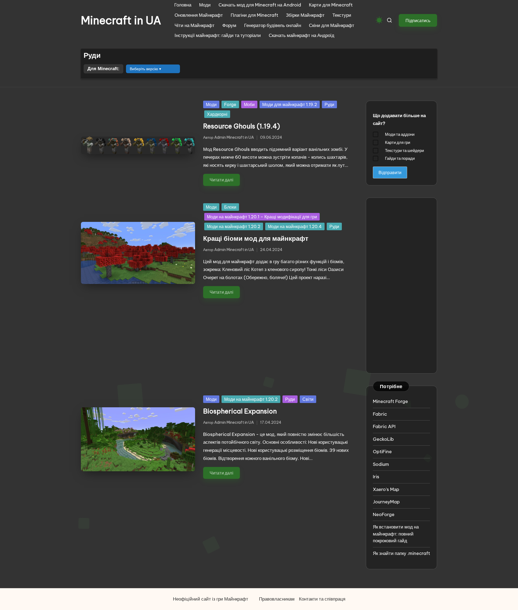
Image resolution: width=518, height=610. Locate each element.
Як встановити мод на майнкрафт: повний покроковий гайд (396, 534)
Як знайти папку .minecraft (401, 553)
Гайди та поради (400, 158)
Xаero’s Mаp (386, 489)
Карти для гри (397, 142)
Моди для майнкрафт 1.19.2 (289, 104)
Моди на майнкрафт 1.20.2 (233, 226)
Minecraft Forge (390, 401)
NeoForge (383, 514)
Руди (329, 104)
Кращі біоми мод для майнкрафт (255, 238)
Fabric (380, 414)
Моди (211, 104)
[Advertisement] (216, 342)
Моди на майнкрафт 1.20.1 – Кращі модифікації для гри (262, 216)
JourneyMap (386, 502)
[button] (418, 20)
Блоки (230, 207)
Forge (230, 104)
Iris (376, 477)
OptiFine (382, 452)
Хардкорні (217, 114)
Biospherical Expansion (240, 411)
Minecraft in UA (121, 20)
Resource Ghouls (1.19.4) (241, 126)
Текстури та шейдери (404, 150)
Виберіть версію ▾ (145, 69)
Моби (249, 104)
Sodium (381, 464)
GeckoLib (383, 439)
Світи (307, 399)
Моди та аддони (399, 134)
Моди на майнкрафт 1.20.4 (295, 226)
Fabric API (384, 426)
